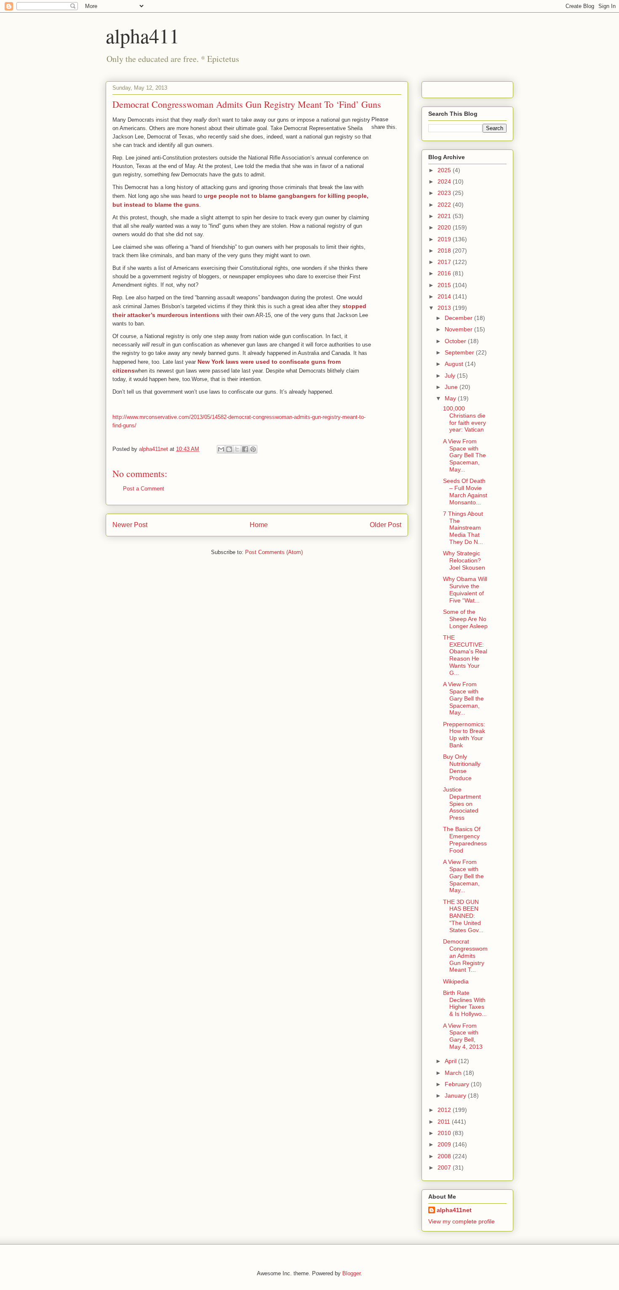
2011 (445, 1121)
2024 (445, 181)
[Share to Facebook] (245, 449)
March (454, 1072)
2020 (445, 227)
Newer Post (129, 524)
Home (259, 524)
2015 (445, 285)
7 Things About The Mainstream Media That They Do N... (463, 527)
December (459, 318)
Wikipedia (456, 981)
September (460, 352)
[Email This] (221, 449)
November (459, 329)
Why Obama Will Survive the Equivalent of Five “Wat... (465, 589)
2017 (445, 262)
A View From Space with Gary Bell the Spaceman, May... (463, 698)
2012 (445, 1109)
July (451, 375)
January (456, 1095)
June (452, 387)
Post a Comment (143, 488)
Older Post (385, 524)
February (458, 1084)
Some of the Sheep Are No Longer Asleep (465, 618)
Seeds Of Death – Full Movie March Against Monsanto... (465, 491)
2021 (445, 216)
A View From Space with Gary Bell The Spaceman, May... (464, 455)
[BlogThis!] (229, 449)
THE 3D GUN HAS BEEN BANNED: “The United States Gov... (463, 915)
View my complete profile (461, 1221)
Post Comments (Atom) (274, 552)
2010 (445, 1133)
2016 (445, 273)
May (451, 398)
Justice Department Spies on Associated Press (462, 803)
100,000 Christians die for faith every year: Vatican (464, 419)
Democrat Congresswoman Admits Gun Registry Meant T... (465, 955)
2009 (445, 1144)
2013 (445, 307)
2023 (445, 192)
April (451, 1061)
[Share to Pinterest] (253, 449)
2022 (445, 204)
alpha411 (142, 35)
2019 (445, 239)
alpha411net (454, 1210)
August (455, 363)
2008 (445, 1156)
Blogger (351, 1273)
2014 (445, 296)
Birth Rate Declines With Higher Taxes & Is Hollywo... (465, 1003)
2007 (445, 1167)
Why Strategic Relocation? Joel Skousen (464, 560)
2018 (445, 250)
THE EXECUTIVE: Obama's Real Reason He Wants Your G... (465, 655)
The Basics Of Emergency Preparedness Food (465, 839)
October (456, 341)
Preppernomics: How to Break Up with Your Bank (464, 735)
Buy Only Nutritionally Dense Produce (461, 767)
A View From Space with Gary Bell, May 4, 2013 (463, 1036)
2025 (445, 170)
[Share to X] (237, 449)
